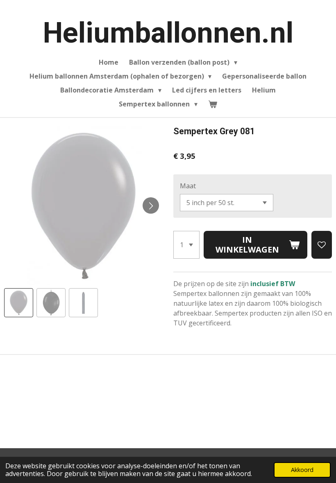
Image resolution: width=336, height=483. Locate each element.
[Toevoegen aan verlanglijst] (321, 245)
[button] (18, 302)
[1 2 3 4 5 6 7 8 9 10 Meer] (186, 245)
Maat (188, 185)
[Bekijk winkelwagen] (212, 104)
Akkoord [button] (302, 470)
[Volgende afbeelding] (151, 205)
